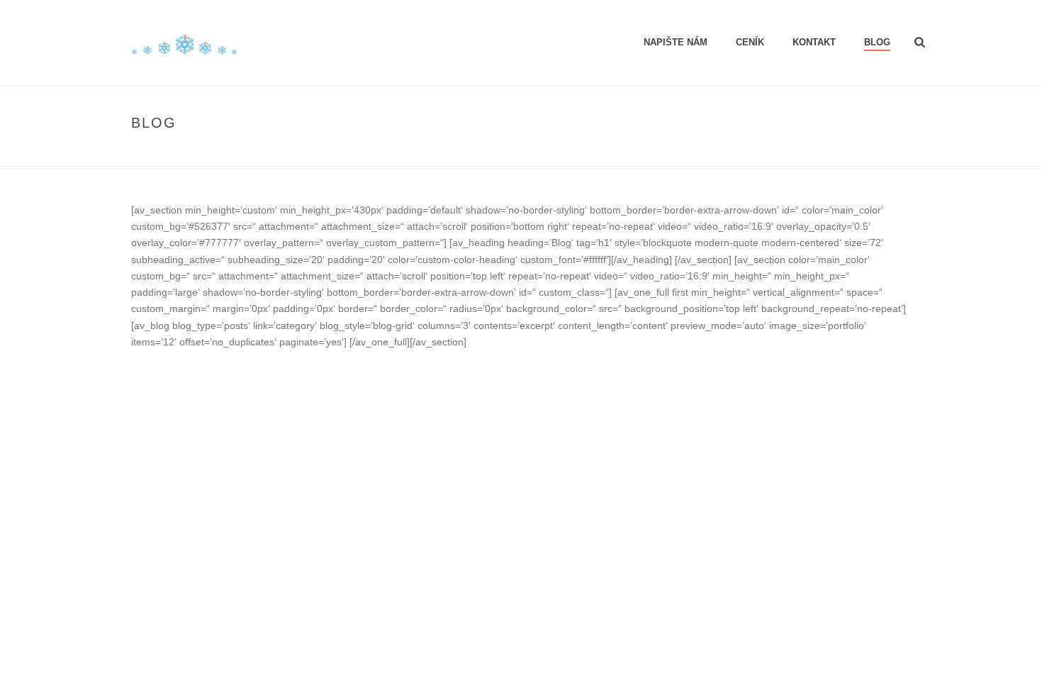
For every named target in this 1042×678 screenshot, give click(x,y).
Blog (877, 42)
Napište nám (675, 42)
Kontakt (814, 42)
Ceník (750, 42)
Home (856, 153)
